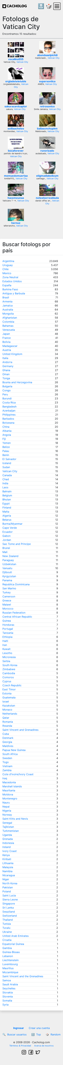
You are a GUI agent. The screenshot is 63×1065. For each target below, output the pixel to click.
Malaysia (7, 867)
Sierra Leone (10, 899)
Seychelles (8, 988)
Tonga (6, 378)
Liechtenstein (10, 960)
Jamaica (7, 305)
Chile (5, 269)
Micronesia (9, 657)
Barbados (8, 418)
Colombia (8, 321)
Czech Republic (11, 685)
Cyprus (6, 681)
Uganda (7, 834)
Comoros (8, 677)
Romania (7, 721)
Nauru (6, 802)
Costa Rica (9, 402)
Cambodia (8, 673)
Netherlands (9, 713)
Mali (4, 552)
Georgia (7, 742)
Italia (5, 358)
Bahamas (7, 325)
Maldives (7, 746)
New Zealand (10, 556)
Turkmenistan (10, 830)
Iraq (4, 778)
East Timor (9, 689)
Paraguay (8, 560)
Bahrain (6, 491)
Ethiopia (7, 636)
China (5, 426)
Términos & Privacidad (20, 1045)
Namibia (7, 871)
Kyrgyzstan (9, 576)
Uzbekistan (9, 564)
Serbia (6, 661)
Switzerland (9, 915)
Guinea (6, 620)
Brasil (5, 297)
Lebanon (7, 956)
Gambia (7, 948)
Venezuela (8, 329)
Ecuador (7, 531)
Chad (5, 479)
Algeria (6, 515)
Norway (7, 814)
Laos (5, 487)
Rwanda (7, 725)
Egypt (6, 503)
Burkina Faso (10, 289)
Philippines (9, 414)
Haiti (5, 640)
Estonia (6, 693)
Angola (6, 434)
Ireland (6, 847)
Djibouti (7, 572)
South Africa (10, 754)
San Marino (9, 588)
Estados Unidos (12, 281)
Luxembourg (10, 964)
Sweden (7, 758)
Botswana (8, 422)
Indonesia (8, 843)
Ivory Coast (9, 851)
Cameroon (8, 596)
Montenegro (9, 798)
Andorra (7, 362)
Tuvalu (6, 927)
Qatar (5, 717)
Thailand (7, 919)
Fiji (4, 438)
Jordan (6, 539)
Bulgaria (7, 386)
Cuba (5, 733)
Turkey (6, 592)
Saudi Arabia (10, 984)
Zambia (6, 770)
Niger (5, 879)
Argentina (8, 261)
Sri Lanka (8, 907)
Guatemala (9, 697)
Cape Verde (9, 527)
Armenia (7, 301)
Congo (6, 390)
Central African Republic (17, 616)
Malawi (6, 604)
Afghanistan (9, 317)
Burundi (7, 398)
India (5, 483)
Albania (6, 430)
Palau (5, 451)
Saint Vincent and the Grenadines (22, 976)
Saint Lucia (9, 895)
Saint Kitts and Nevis (15, 818)
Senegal (7, 822)
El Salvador (9, 459)
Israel (5, 701)
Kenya (6, 855)
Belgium (7, 495)
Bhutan (6, 499)
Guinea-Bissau (11, 952)
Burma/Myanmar (12, 523)
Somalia (7, 1000)
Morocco (7, 608)
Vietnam (7, 766)
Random (56, 1034)
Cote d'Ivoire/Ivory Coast (17, 774)
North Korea (9, 883)
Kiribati (6, 859)
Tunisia (6, 923)
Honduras (8, 624)
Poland (6, 891)
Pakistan (7, 887)
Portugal (7, 628)
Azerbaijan (8, 410)
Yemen (6, 442)
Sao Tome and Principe (16, 544)
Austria (6, 350)
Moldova (7, 794)
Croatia (6, 940)
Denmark (7, 737)
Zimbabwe (8, 669)
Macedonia (9, 782)
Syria (5, 1004)
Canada (7, 475)
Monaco (7, 709)
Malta (5, 511)
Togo (5, 762)
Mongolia (8, 313)
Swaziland (8, 911)
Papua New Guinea (14, 750)
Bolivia (6, 341)
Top (38, 1034)
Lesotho (7, 653)
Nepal (6, 806)
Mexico (6, 273)
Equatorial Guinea (13, 944)
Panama (7, 580)
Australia (7, 309)
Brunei (6, 548)
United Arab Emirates (15, 935)
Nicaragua (8, 875)
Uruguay (7, 265)
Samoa (6, 980)
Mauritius (8, 968)
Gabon (6, 535)
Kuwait (6, 649)
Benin (5, 455)
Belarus (6, 519)
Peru (5, 394)
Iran (4, 645)
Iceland (6, 463)
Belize (6, 447)
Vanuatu (7, 568)
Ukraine (7, 931)
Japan (6, 333)
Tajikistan (8, 826)
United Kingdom (12, 354)
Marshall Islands (12, 786)
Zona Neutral (10, 277)
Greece (6, 600)
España (6, 285)
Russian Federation (13, 612)
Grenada (7, 838)
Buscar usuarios (16, 1034)
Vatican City (22, 62)
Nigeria (6, 810)
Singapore (8, 903)
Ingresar (18, 1028)
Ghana (6, 370)
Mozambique (10, 972)
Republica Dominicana (16, 584)
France (6, 337)
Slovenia (7, 996)
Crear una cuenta (39, 1028)
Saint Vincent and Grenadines (20, 729)
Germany (7, 366)
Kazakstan (8, 705)
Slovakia (7, 992)
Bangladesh (9, 406)
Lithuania (7, 863)
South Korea (9, 665)
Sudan (6, 467)
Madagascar (9, 346)
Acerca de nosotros (44, 1045)
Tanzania (7, 632)
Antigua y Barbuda (13, 293)
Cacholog (17, 6)
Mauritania (8, 790)
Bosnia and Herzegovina (17, 382)
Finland (6, 507)
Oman (6, 374)
